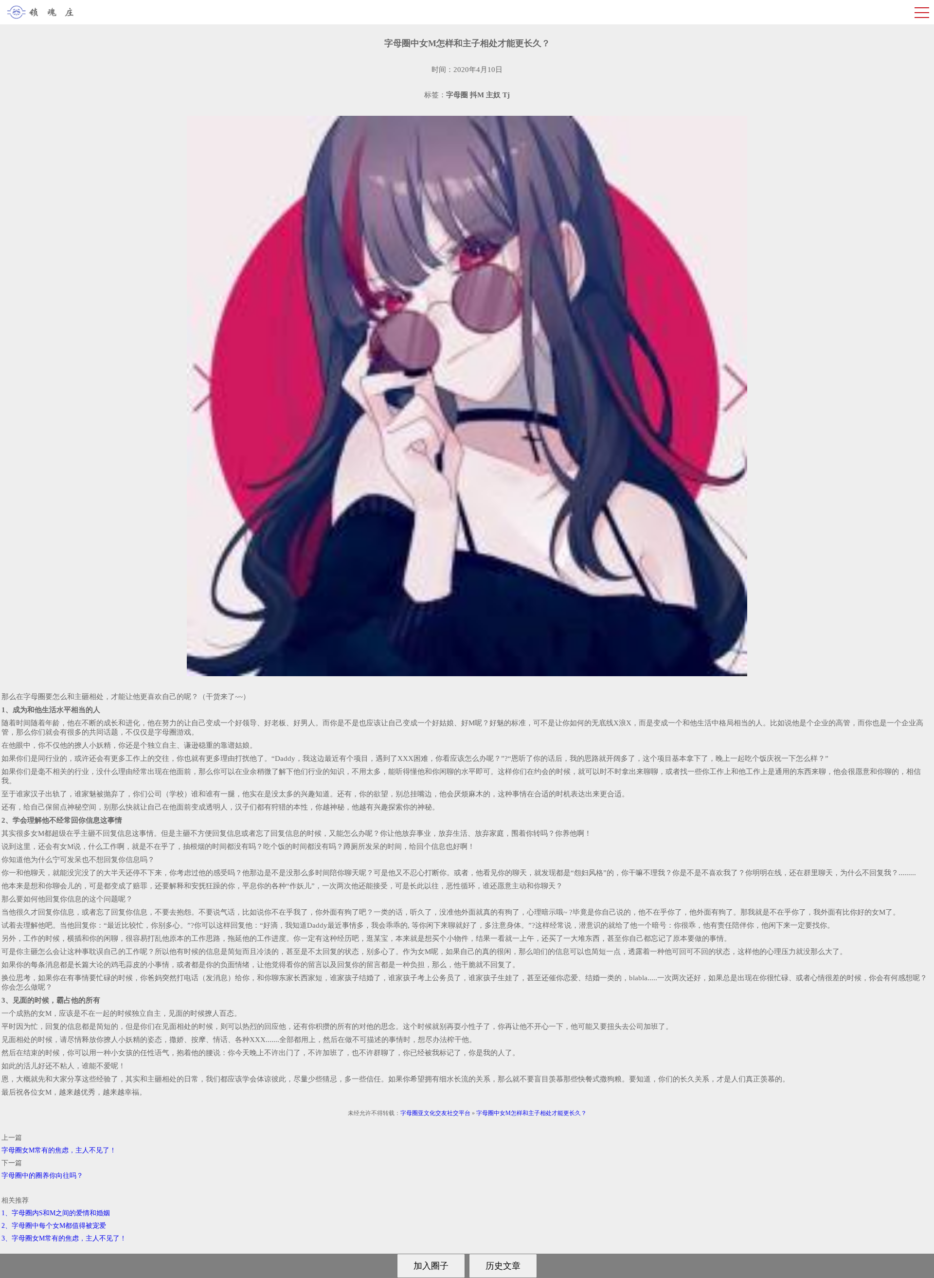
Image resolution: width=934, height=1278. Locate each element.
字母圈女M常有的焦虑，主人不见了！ (58, 1150)
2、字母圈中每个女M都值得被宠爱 (53, 1225)
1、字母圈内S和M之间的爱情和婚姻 (55, 1213)
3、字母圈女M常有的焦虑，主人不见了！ (63, 1238)
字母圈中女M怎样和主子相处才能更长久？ (531, 1113)
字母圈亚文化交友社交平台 (435, 1113)
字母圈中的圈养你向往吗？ (42, 1175)
